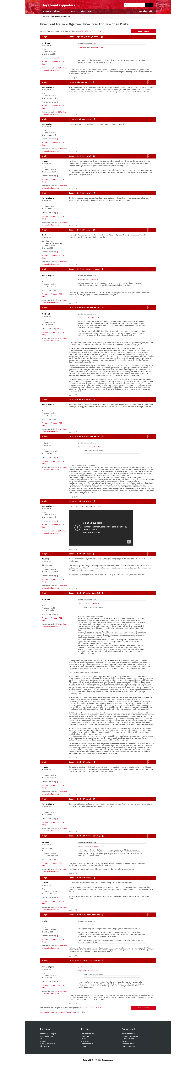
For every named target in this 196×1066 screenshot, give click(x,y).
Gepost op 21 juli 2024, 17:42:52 (80, 307)
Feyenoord (48, 45)
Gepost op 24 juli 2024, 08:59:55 (80, 836)
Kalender (43, 1041)
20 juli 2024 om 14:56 (93, 318)
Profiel (89, 11)
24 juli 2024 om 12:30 (93, 971)
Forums (65, 11)
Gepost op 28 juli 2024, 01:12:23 (80, 960)
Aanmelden (44, 1034)
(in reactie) (95, 37)
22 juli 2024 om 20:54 (93, 846)
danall (44, 235)
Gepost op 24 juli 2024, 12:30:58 (80, 915)
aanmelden (149, 11)
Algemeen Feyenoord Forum (88, 24)
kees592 (45, 921)
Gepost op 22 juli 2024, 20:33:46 (80, 593)
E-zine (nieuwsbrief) (47, 1044)
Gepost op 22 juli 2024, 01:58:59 (80, 501)
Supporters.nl (128, 1029)
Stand (42, 1039)
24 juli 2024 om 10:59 (93, 925)
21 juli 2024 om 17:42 (94, 447)
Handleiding (65, 16)
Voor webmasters (87, 1034)
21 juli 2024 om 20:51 (93, 603)
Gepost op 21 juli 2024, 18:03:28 (80, 400)
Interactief (74, 11)
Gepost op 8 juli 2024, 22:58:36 (80, 37)
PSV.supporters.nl (128, 1039)
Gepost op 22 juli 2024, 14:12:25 (80, 554)
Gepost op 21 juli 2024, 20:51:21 (80, 436)
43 (94, 31)
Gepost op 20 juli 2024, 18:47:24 (80, 230)
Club (83, 11)
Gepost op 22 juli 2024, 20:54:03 (80, 762)
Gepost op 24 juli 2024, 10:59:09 (80, 878)
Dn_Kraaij (45, 559)
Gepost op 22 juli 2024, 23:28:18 (80, 799)
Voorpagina (47, 11)
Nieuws (57, 11)
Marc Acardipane (82, 47)
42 (92, 31)
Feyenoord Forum (52, 24)
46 (100, 31)
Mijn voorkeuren (128, 1044)
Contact (84, 1046)
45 (98, 31)
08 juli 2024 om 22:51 (97, 47)
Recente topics (48, 16)
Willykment (46, 43)
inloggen (141, 11)
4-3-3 (58, 58)
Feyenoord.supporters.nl (130, 1036)
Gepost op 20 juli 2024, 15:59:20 (80, 193)
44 (96, 31)
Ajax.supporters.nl (128, 1034)
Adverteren (85, 1041)
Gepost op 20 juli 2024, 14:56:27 (80, 156)
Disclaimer (85, 1036)
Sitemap (125, 1041)
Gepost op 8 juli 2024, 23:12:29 (79, 82)
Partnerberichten (87, 1044)
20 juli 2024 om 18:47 (92, 279)
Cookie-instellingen (129, 1046)
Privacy (83, 1039)
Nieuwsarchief (45, 1046)
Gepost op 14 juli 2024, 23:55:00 (80, 119)
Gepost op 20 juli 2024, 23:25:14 (80, 269)
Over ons (85, 1029)
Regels (57, 16)
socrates (45, 161)
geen (58, 102)
